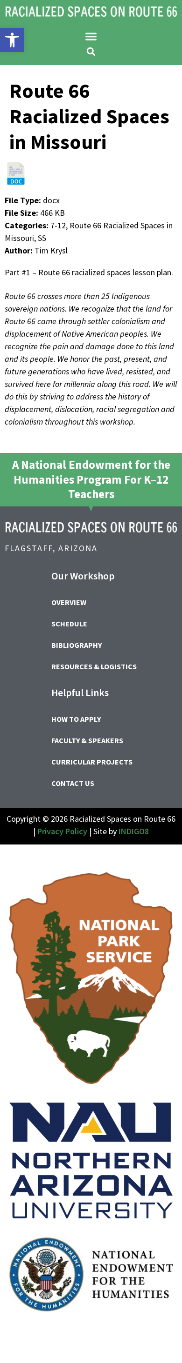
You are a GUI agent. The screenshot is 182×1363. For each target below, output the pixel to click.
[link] (12, 40)
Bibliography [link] (76, 645)
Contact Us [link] (72, 783)
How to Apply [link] (76, 719)
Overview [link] (68, 602)
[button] (91, 36)
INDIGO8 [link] (134, 831)
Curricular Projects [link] (92, 761)
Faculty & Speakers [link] (87, 740)
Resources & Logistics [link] (94, 666)
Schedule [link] (69, 623)
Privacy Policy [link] (62, 831)
